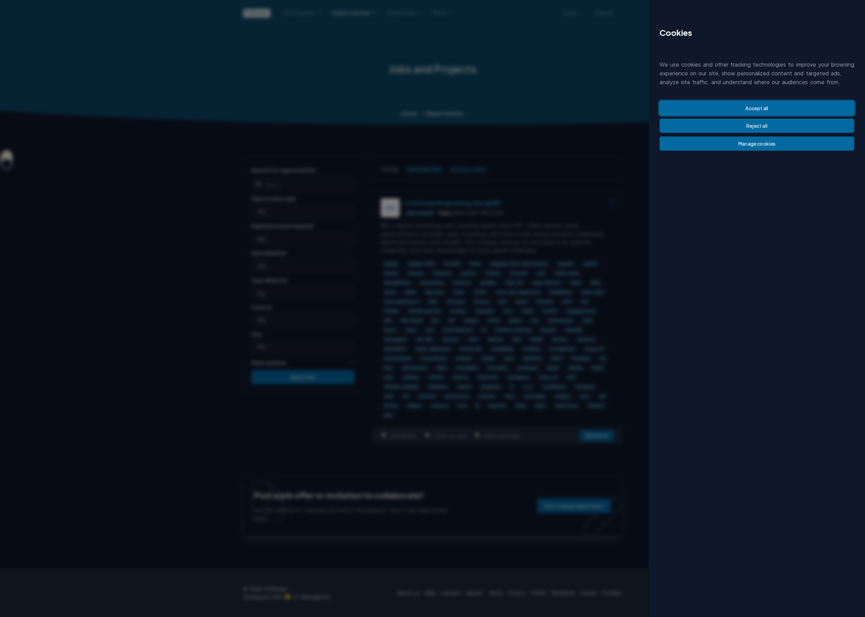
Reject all (757, 126)
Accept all (756, 108)
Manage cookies (757, 144)
